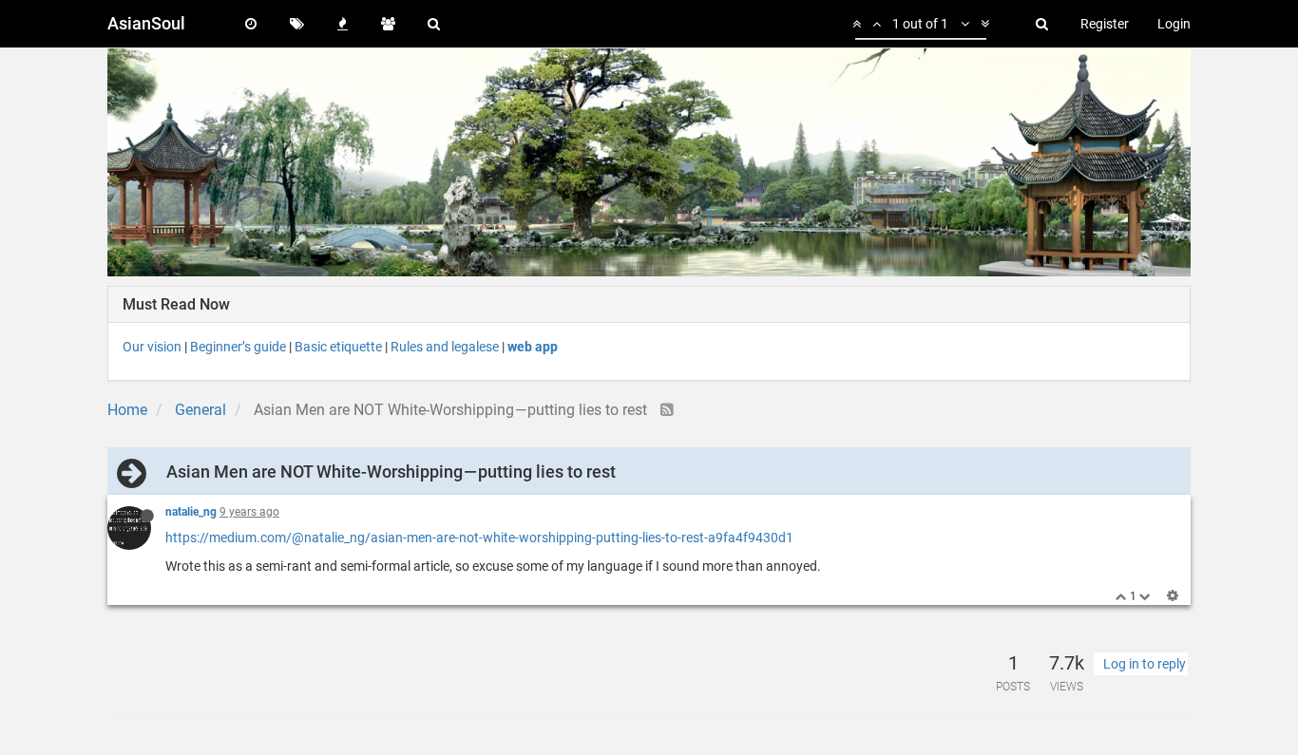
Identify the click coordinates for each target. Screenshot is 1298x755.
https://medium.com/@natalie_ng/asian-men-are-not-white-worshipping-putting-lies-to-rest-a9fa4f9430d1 (479, 537)
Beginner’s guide (238, 346)
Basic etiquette (338, 346)
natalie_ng (191, 512)
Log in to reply (1144, 663)
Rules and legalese (445, 346)
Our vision (152, 346)
